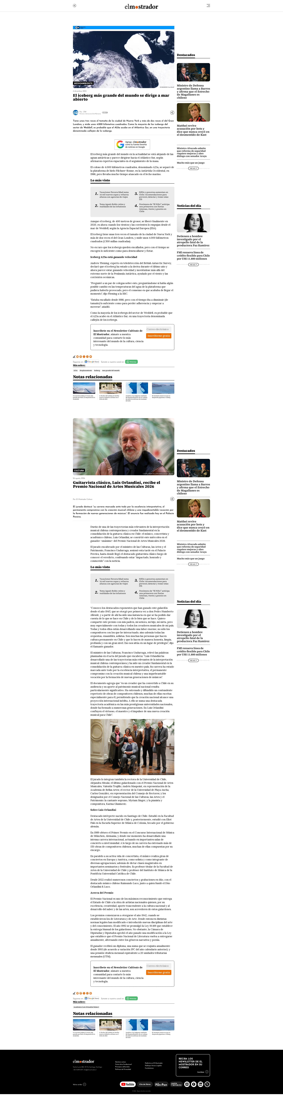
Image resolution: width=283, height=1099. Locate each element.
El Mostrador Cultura (84, 499)
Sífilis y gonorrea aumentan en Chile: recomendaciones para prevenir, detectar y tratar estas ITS (153, 196)
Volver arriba (77, 1084)
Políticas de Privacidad (123, 1069)
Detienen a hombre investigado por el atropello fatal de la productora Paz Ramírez (193, 240)
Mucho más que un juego (191, 162)
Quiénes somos (120, 1061)
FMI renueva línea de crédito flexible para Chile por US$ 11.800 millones (193, 255)
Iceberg (97, 370)
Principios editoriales (122, 1066)
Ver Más (104, 112)
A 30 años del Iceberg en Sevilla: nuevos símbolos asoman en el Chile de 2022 (109, 397)
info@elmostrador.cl (89, 1069)
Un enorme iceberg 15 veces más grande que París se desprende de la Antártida (84, 397)
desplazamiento (86, 370)
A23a (75, 370)
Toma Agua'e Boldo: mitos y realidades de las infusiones (113, 205)
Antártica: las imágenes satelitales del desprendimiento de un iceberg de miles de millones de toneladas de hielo (136, 398)
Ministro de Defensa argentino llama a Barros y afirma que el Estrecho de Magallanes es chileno (193, 91)
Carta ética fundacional (123, 1064)
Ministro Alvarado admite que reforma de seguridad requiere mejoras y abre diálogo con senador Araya (192, 152)
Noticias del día (189, 205)
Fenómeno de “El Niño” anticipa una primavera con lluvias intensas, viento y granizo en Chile (154, 208)
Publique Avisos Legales (153, 1065)
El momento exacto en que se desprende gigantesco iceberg (161, 396)
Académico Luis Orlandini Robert (86, 1007)
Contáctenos (149, 1068)
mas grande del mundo (111, 370)
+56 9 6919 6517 (78, 1069)
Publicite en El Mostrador (154, 1063)
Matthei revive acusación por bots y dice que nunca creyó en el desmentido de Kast (193, 130)
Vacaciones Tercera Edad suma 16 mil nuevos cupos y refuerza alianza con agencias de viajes (114, 194)
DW (84, 111)
